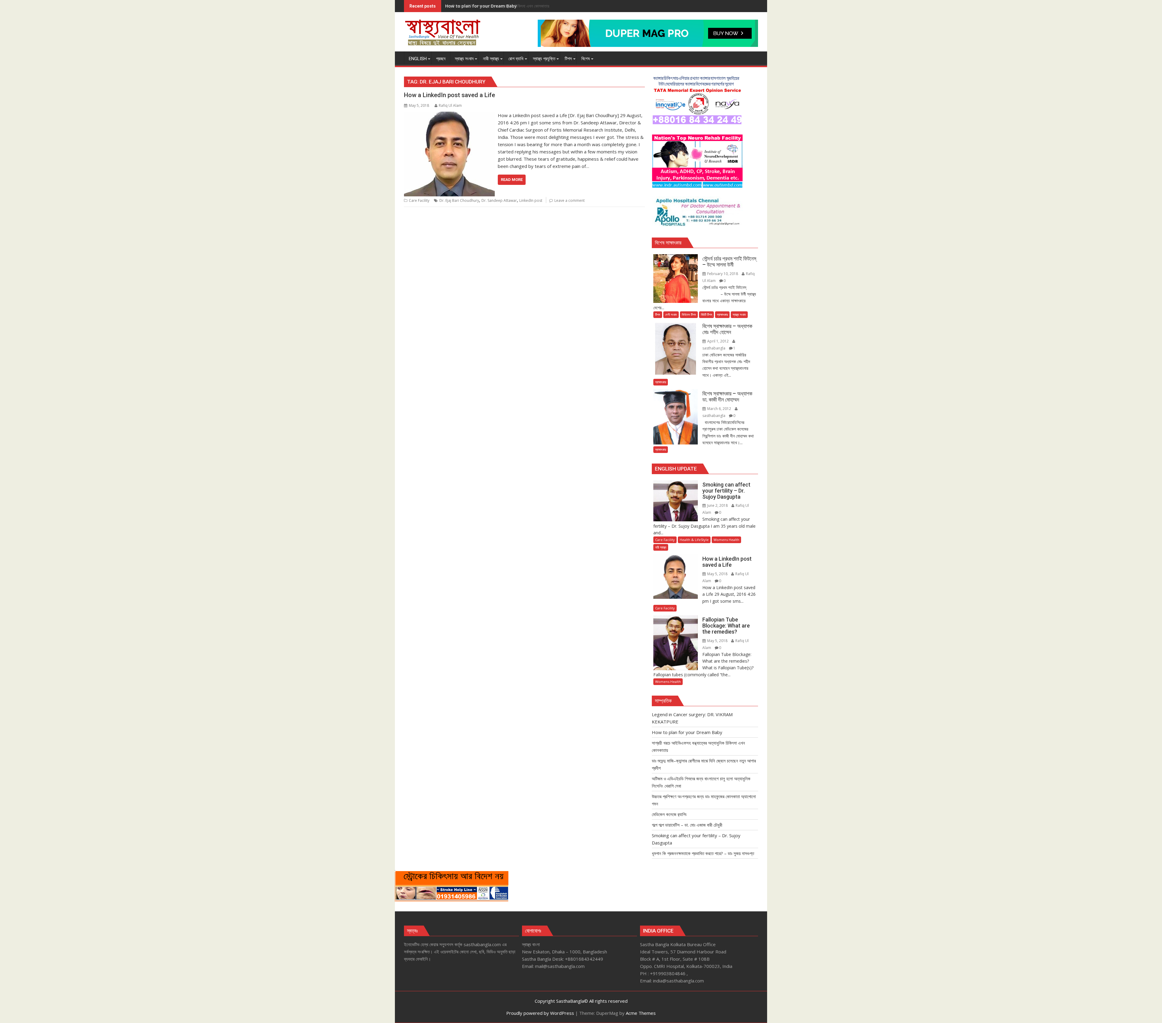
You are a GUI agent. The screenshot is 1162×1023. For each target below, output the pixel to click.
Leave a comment (569, 200)
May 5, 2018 (717, 573)
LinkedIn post (530, 200)
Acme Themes (641, 1013)
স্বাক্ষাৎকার (722, 314)
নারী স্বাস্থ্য (660, 547)
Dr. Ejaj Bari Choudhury (459, 200)
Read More (512, 179)
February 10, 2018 (722, 273)
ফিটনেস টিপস (689, 314)
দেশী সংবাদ (671, 314)
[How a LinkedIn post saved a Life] (449, 115)
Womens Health (726, 539)
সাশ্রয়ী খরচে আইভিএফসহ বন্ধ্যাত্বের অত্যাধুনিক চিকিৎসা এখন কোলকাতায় (497, 6)
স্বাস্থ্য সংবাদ (739, 314)
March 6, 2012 (719, 408)
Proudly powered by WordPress (540, 1013)
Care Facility (419, 200)
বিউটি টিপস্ (706, 314)
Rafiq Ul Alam (450, 105)
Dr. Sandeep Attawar (499, 200)
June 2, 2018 (717, 505)
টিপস (657, 314)
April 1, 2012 (718, 341)
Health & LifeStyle (694, 539)
